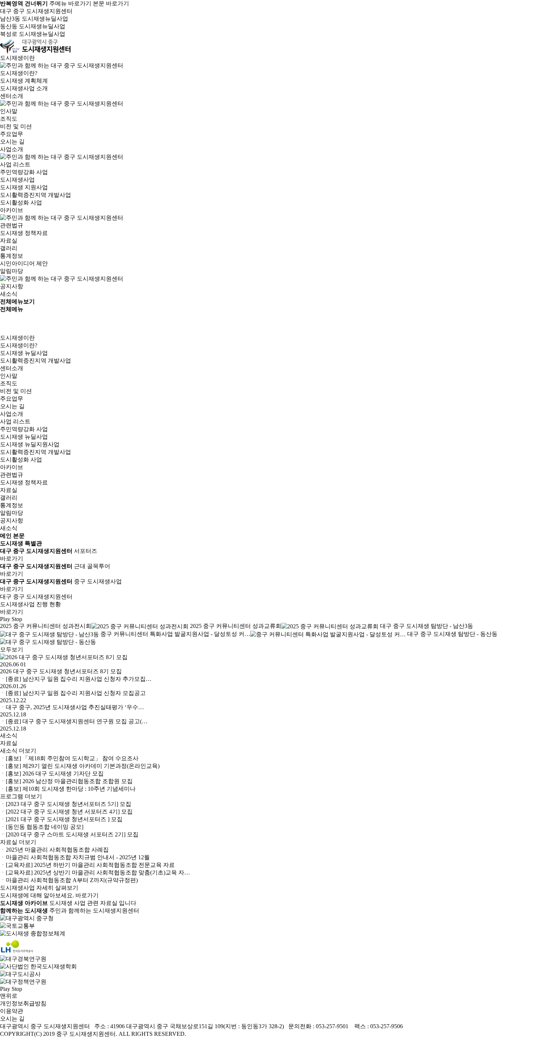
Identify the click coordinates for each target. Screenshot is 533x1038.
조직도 (8, 119)
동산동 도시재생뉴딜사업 (32, 26)
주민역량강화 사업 (24, 172)
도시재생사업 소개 (24, 88)
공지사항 (11, 286)
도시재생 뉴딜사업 (24, 353)
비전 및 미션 (16, 126)
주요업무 (11, 134)
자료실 (8, 240)
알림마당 (11, 513)
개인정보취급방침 (23, 1003)
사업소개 (11, 414)
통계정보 (11, 256)
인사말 (8, 111)
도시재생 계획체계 (24, 81)
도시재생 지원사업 (24, 187)
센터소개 (11, 368)
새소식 (8, 294)
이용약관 (11, 1011)
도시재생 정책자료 (24, 233)
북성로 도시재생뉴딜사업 (32, 34)
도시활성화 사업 (21, 202)
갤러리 (8, 248)
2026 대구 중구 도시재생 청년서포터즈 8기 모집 (61, 671)
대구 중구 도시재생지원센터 (36, 11)
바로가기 (11, 558)
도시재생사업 (17, 180)
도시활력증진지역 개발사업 (35, 195)
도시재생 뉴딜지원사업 (29, 444)
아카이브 (11, 467)
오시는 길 (12, 141)
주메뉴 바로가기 (70, 3)
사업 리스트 (15, 164)
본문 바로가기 (111, 3)
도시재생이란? (18, 73)
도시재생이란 (17, 338)
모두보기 (11, 649)
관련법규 (11, 225)
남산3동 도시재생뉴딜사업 (34, 19)
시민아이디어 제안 (24, 263)
